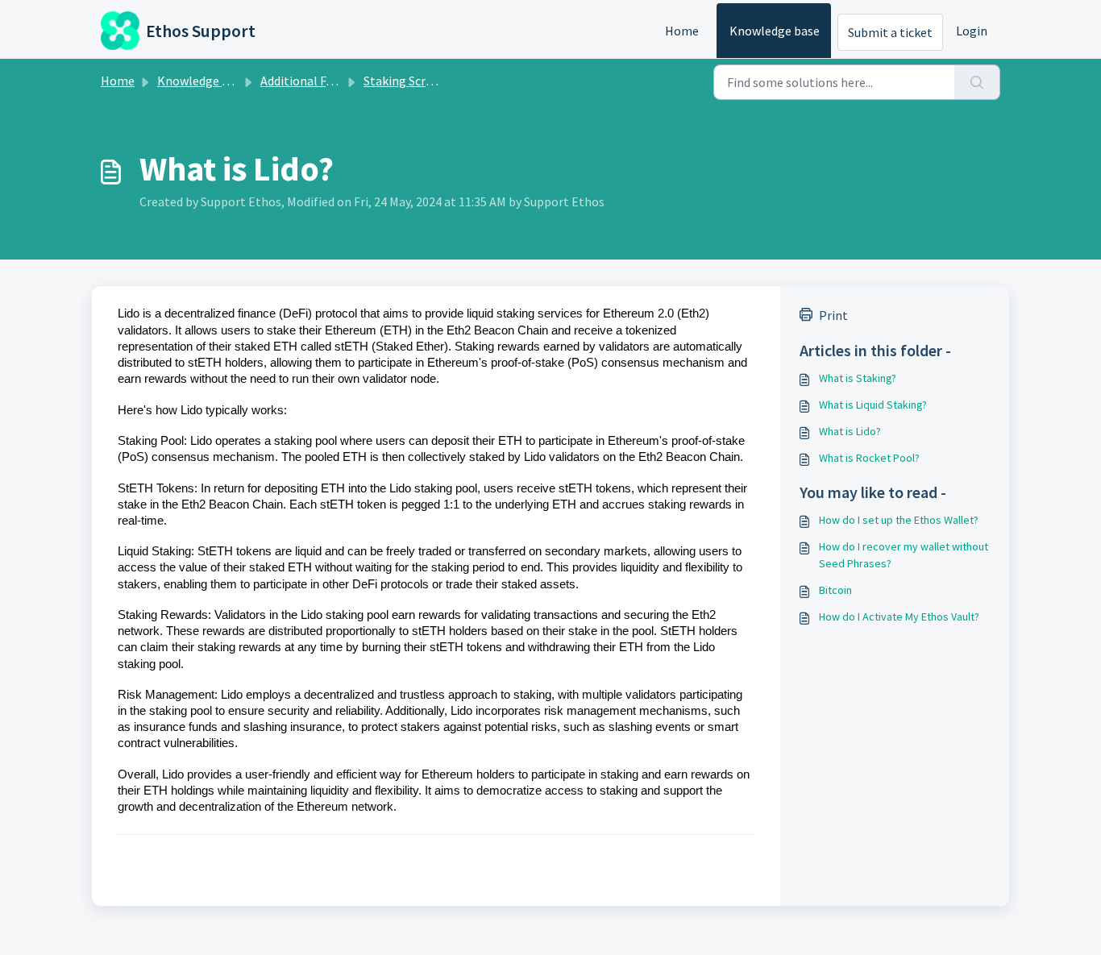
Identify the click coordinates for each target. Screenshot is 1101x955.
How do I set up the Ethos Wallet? (898, 520)
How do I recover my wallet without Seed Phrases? (903, 555)
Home (682, 31)
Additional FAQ (301, 81)
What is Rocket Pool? (869, 458)
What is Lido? (850, 431)
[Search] (977, 82)
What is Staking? (857, 378)
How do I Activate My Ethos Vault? (899, 616)
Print (833, 315)
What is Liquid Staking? (873, 404)
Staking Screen (405, 81)
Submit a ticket (890, 32)
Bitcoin (835, 590)
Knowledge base (774, 31)
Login (971, 31)
